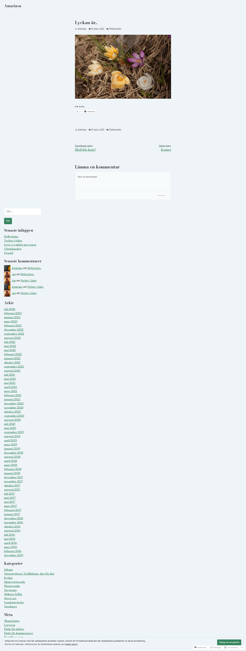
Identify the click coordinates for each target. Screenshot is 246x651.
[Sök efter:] (22, 211)
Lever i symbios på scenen (20, 245)
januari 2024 (12, 317)
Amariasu (12, 6)
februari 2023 (13, 325)
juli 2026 (9, 309)
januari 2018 (12, 473)
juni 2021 (10, 379)
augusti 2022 (12, 338)
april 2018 (10, 461)
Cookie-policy (71, 644)
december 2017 (13, 477)
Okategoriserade (14, 582)
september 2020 (14, 416)
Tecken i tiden (13, 241)
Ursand (8, 253)
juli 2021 (9, 375)
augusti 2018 (12, 457)
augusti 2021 (12, 371)
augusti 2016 (12, 531)
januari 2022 (12, 358)
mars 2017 (10, 506)
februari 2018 (12, 469)
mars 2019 (10, 444)
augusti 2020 (12, 420)
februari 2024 (13, 313)
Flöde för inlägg (14, 629)
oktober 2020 (12, 412)
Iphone (8, 570)
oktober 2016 (12, 526)
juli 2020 (9, 424)
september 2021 (14, 367)
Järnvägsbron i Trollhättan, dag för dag (29, 574)
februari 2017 (12, 510)
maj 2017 (9, 502)
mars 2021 (10, 391)
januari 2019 (12, 449)
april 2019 (10, 440)
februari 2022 (13, 354)
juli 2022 (9, 342)
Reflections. (11, 236)
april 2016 (10, 543)
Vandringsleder (14, 602)
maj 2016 (9, 539)
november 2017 (13, 481)
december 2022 (13, 330)
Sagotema (10, 590)
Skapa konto (11, 621)
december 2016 (13, 518)
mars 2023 (10, 321)
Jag (14, 274)
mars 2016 (10, 547)
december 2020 (14, 403)
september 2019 (14, 432)
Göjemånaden (12, 249)
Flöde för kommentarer (18, 633)
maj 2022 (10, 350)
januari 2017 (12, 514)
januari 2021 (12, 399)
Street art (10, 598)
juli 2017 (9, 494)
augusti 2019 (12, 436)
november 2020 (13, 408)
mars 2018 (10, 465)
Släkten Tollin (13, 594)
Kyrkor (8, 578)
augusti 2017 (12, 490)
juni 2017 (10, 498)
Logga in (9, 625)
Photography (115, 28)
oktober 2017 (12, 485)
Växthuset (10, 606)
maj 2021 (9, 383)
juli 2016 (9, 535)
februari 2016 (12, 551)
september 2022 (14, 334)
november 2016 (13, 522)
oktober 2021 (12, 362)
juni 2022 (10, 346)
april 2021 (10, 387)
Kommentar (161, 195)
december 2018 (13, 453)
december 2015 (13, 555)
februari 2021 (12, 395)
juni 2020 (10, 428)
